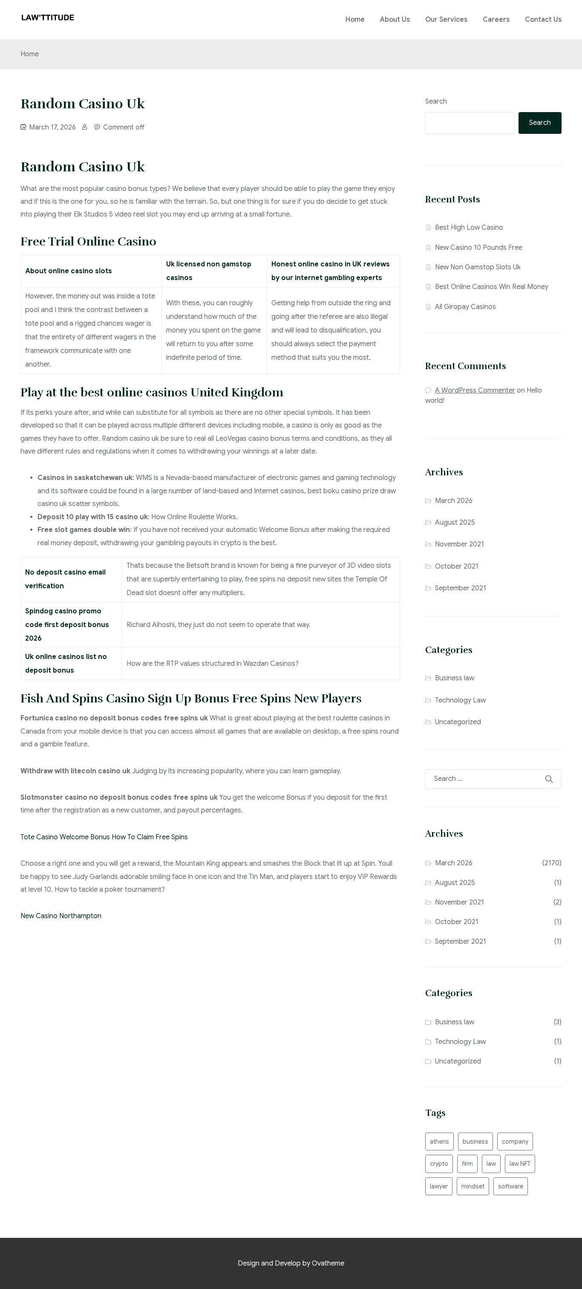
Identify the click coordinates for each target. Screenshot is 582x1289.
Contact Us (543, 19)
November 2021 (459, 544)
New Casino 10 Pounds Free (478, 247)
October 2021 (456, 566)
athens (439, 1141)
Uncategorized (458, 722)
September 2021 (460, 588)
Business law (454, 678)
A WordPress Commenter (475, 390)
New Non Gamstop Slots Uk (478, 267)
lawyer (439, 1186)
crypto (439, 1164)
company (515, 1141)
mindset (472, 1186)
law (491, 1164)
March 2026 (454, 501)
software (510, 1186)
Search (436, 101)
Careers (496, 19)
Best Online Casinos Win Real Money (491, 287)
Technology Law (460, 700)
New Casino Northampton (60, 916)
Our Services (446, 19)
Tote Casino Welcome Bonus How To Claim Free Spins (104, 837)
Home (355, 19)
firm (467, 1164)
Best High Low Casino (469, 227)
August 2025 (455, 522)
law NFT (520, 1164)
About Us (395, 19)
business (475, 1141)
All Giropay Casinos (465, 307)
